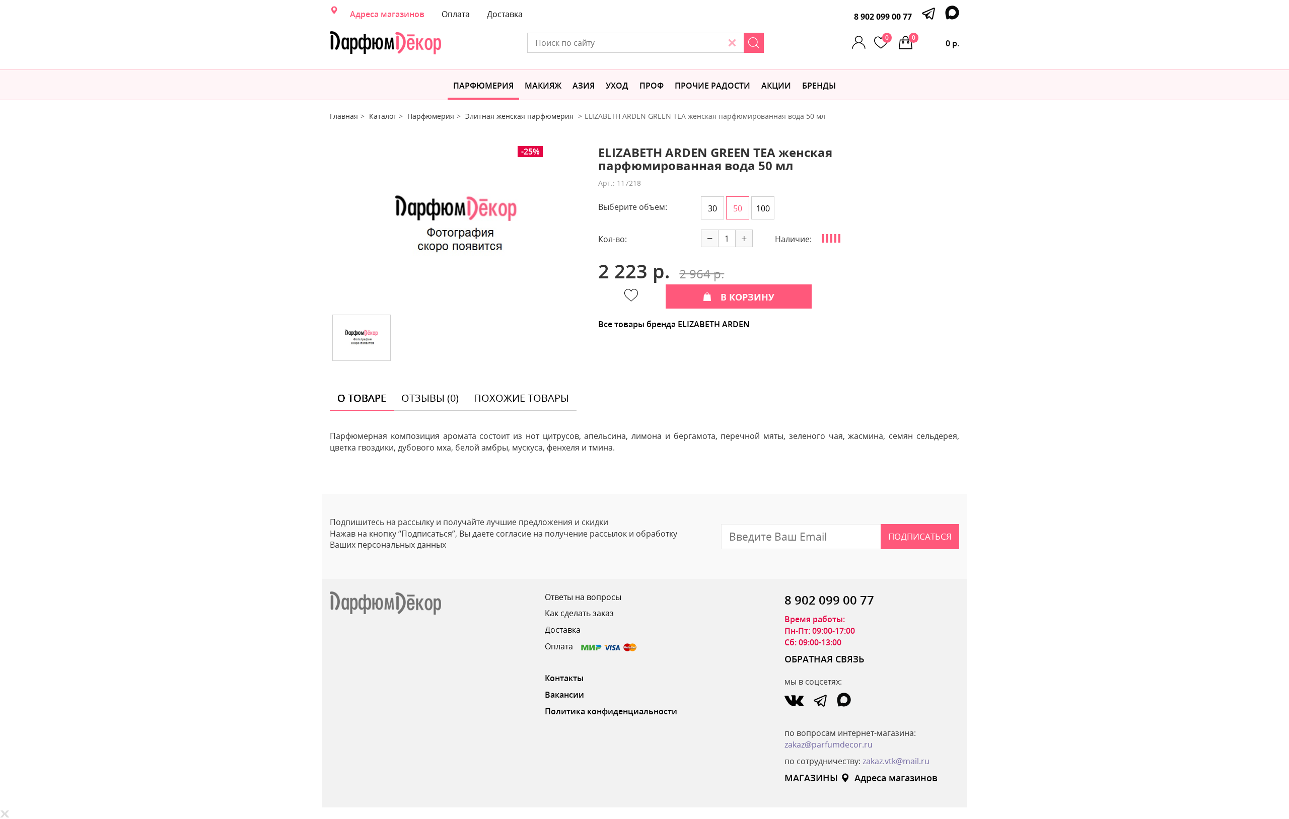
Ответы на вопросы (583, 597)
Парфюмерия (483, 85)
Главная (344, 116)
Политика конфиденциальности (611, 711)
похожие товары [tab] (521, 398)
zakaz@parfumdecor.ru (828, 744)
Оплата (456, 14)
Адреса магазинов (387, 14)
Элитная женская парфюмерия (520, 116)
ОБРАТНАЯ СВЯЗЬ (824, 659)
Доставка (505, 14)
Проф (651, 85)
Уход (617, 85)
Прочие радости (712, 85)
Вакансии (564, 694)
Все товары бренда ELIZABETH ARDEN (674, 324)
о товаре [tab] (361, 398)
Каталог (382, 116)
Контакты (564, 678)
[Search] (754, 43)
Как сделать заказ (579, 613)
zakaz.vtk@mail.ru (896, 761)
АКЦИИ (776, 85)
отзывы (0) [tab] (430, 398)
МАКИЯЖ (543, 85)
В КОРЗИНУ (747, 297)
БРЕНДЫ (819, 85)
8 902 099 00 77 (883, 16)
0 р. (935, 41)
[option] (456, 226)
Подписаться (920, 536)
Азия (583, 85)
